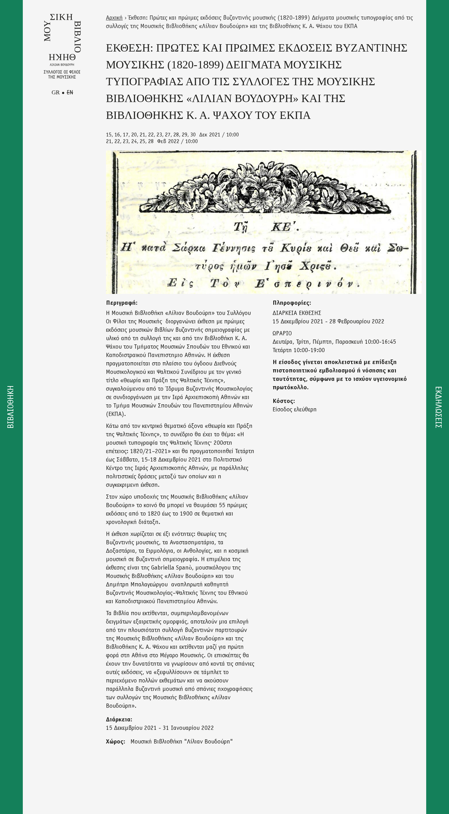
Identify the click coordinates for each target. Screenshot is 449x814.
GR (56, 92)
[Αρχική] (62, 46)
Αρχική (114, 18)
